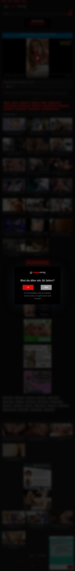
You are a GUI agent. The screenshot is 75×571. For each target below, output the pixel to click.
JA (28, 287)
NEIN (46, 287)
